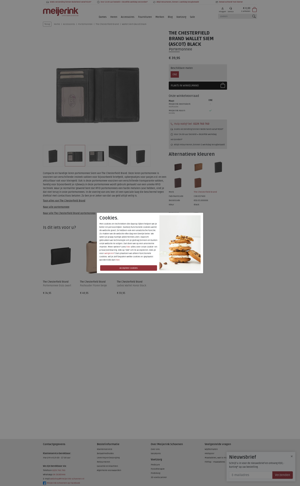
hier (128, 246)
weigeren (109, 253)
